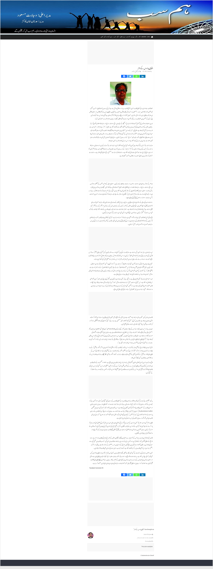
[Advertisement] (120, 52)
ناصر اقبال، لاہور (136, 71)
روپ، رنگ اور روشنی (108, 36)
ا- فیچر (118, 36)
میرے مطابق (122, 36)
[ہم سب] (106, 17)
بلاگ (136, 36)
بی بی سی (132, 36)
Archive (143, 36)
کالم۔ (139, 36)
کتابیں (102, 36)
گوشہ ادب (128, 36)
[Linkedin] (142, 76)
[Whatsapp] (136, 76)
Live (148, 36)
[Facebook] (124, 76)
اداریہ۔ (114, 36)
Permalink (148, 541)
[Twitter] (130, 76)
